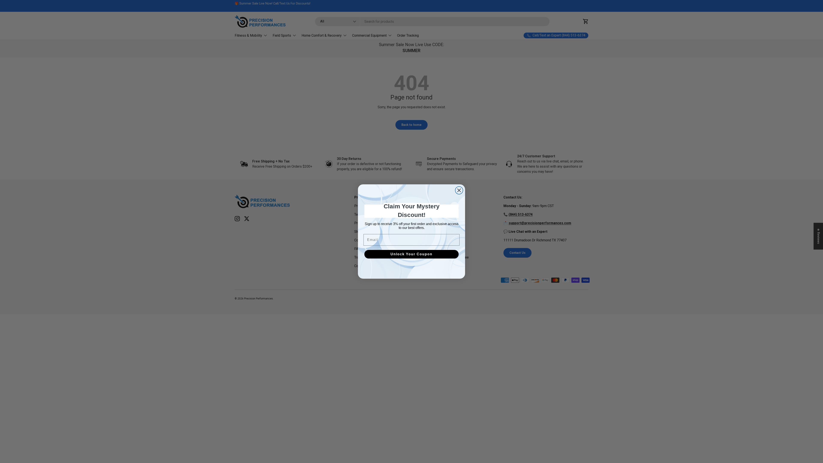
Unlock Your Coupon (411, 254)
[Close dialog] (459, 190)
